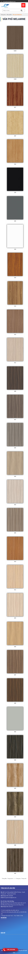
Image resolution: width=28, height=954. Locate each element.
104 (15, 249)
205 (15, 221)
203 (15, 277)
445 (15, 788)
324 (15, 164)
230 (15, 192)
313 (15, 306)
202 (15, 731)
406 (15, 760)
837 (15, 107)
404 (15, 476)
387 (15, 136)
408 (15, 391)
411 (15, 362)
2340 (15, 79)
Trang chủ (3, 14)
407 (15, 419)
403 (15, 504)
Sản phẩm (9, 14)
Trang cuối (23, 878)
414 (15, 334)
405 (15, 447)
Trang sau (18, 878)
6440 (15, 50)
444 (15, 816)
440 (15, 873)
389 (15, 845)
